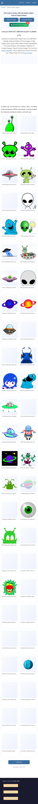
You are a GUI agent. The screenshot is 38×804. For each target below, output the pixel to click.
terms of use (27, 53)
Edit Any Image (11, 19)
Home (3, 7)
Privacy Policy (11, 792)
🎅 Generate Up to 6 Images (20, 24)
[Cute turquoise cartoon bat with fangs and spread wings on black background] (28, 715)
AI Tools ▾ (21, 2)
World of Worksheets (10, 798)
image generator (6, 50)
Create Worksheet (27, 19)
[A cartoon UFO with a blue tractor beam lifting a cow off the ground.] (10, 252)
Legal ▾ (34, 2)
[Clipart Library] (2, 3)
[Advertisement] (19, 84)
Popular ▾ (28, 2)
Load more (19, 762)
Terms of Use (11, 785)
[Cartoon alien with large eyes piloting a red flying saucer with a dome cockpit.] (10, 175)
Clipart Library (7, 781)
